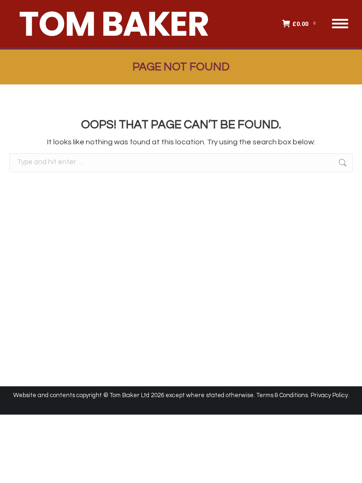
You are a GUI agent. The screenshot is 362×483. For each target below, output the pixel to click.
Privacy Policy (329, 395)
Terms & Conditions (282, 395)
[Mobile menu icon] (340, 23)
